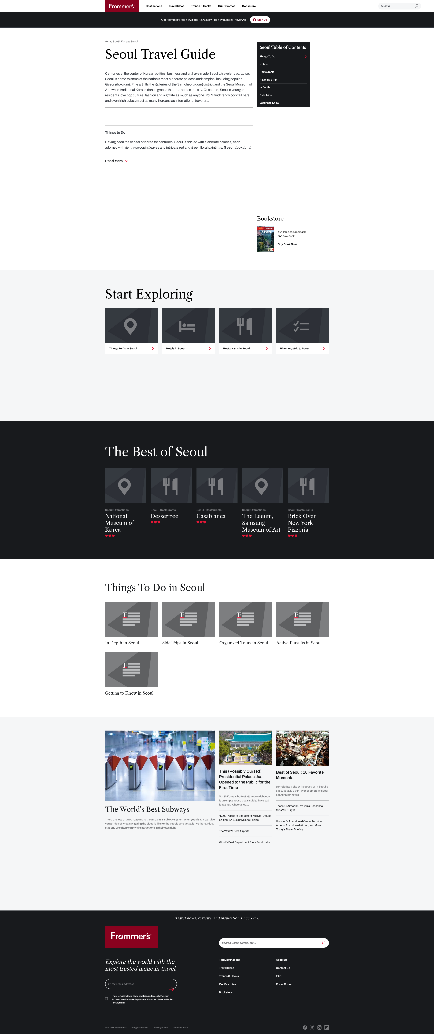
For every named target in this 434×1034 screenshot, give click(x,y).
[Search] (323, 942)
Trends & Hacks (201, 6)
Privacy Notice (161, 1027)
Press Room (284, 984)
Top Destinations (229, 959)
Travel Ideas (176, 6)
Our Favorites (226, 6)
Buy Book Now (287, 244)
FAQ (279, 976)
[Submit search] (418, 6)
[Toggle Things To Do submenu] (306, 56)
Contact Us (283, 967)
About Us (282, 959)
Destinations (154, 6)
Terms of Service (180, 1027)
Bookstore (249, 6)
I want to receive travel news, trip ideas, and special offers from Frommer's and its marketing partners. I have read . (142, 999)
